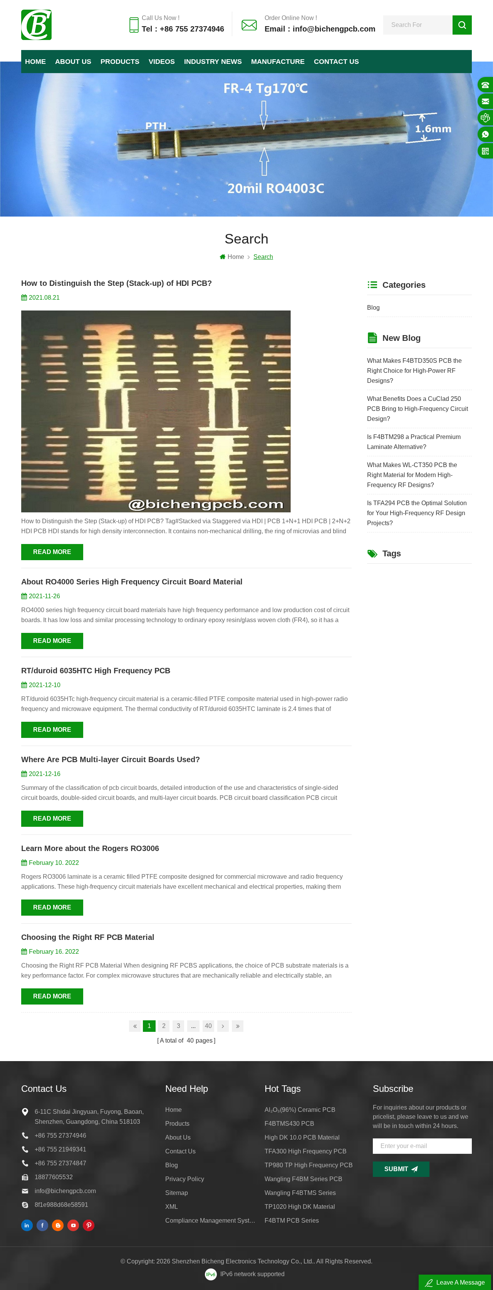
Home (35, 61)
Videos (162, 61)
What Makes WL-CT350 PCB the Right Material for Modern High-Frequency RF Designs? (412, 475)
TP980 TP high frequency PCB (309, 1165)
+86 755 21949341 (60, 1149)
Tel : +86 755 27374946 (183, 29)
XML (171, 1206)
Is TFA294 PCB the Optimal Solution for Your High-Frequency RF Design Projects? (417, 513)
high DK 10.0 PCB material (302, 1137)
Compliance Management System (210, 1220)
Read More (52, 552)
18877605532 (54, 1177)
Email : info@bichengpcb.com (320, 29)
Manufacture (278, 61)
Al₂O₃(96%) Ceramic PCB (300, 1109)
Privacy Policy (184, 1179)
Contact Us (336, 61)
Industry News (213, 61)
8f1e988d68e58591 (61, 1205)
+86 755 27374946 (60, 1135)
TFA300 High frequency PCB (306, 1151)
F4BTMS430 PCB (289, 1123)
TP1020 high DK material (300, 1206)
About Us (73, 61)
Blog (373, 307)
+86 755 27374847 (60, 1163)
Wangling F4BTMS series (300, 1193)
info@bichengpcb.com (65, 1191)
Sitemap (176, 1193)
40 (208, 1026)
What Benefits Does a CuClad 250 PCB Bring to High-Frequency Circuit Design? (417, 409)
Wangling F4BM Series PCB (303, 1179)
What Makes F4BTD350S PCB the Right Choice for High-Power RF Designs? (414, 370)
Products (120, 61)
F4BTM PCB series (292, 1220)
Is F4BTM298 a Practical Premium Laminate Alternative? (414, 442)
